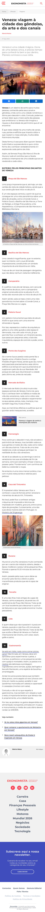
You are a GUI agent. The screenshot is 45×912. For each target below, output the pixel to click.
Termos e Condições (31, 896)
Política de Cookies (13, 896)
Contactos (6, 888)
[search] (41, 3)
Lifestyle (13, 11)
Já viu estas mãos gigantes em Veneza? (21, 722)
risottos (5, 664)
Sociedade (22, 827)
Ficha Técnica (22, 892)
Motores (22, 814)
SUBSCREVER (22, 872)
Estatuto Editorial (34, 888)
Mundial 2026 (22, 818)
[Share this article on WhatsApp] (22, 101)
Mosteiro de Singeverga (12, 512)
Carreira (22, 796)
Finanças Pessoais (22, 805)
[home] (22, 3)
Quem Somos (19, 888)
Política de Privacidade (22, 899)
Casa (22, 801)
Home (4, 11)
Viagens (22, 11)
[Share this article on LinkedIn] (36, 101)
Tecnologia (22, 831)
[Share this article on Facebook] (8, 101)
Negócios (22, 822)
